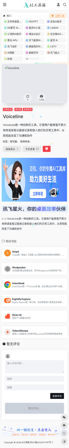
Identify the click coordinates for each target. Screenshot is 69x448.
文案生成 (8, 109)
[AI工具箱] (34, 4)
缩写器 (18, 109)
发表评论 (57, 396)
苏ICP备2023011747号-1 (41, 442)
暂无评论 (13, 344)
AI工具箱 (25, 442)
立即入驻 (59, 15)
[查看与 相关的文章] (3, 218)
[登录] (58, 5)
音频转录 (28, 109)
